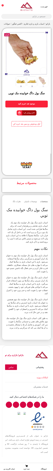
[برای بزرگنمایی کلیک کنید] (43, 71)
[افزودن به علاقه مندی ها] (24, 158)
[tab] (44, 201)
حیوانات (7, 24)
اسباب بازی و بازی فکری (34, 24)
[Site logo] (26, 6)
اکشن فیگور (17, 24)
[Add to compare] (29, 158)
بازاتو (48, 24)
